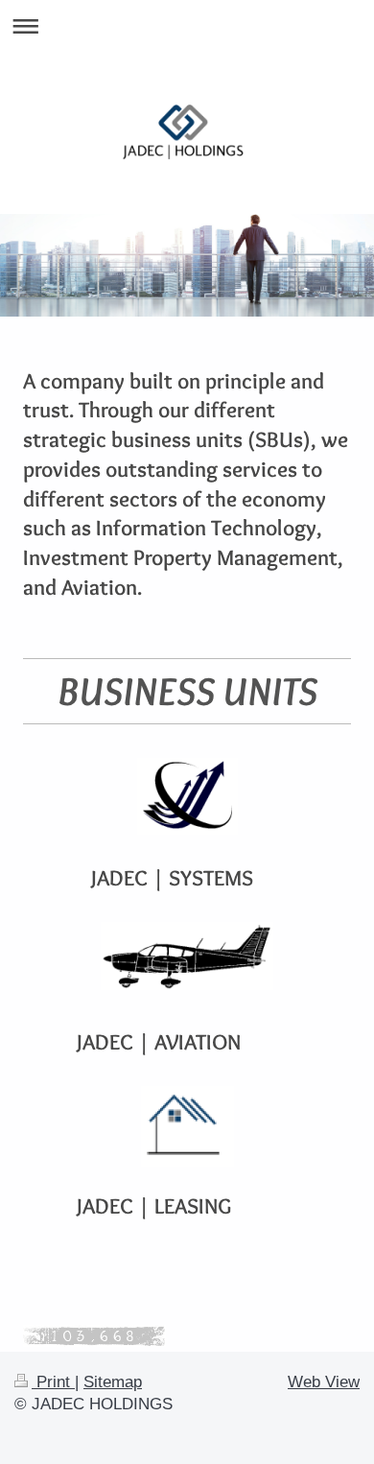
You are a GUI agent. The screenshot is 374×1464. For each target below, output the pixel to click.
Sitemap (112, 1382)
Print (53, 1382)
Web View (324, 1382)
